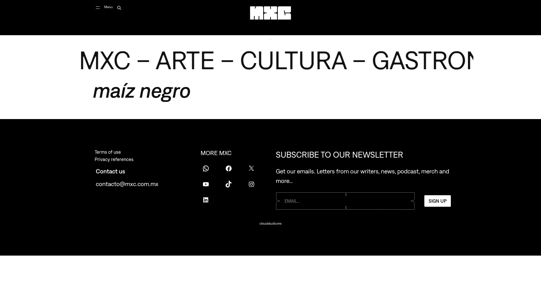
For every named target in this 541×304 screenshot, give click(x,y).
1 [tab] (270, 39)
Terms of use (108, 152)
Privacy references (114, 159)
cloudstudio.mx (270, 223)
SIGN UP (438, 201)
